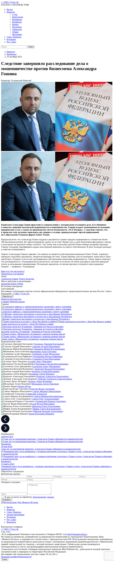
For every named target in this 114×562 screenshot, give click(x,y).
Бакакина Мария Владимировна (49, 349)
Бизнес (15, 24)
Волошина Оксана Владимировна (52, 364)
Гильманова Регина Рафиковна (48, 356)
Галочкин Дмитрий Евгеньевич (49, 344)
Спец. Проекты (14, 37)
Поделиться (7, 296)
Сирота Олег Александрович (45, 399)
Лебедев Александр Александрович (55, 379)
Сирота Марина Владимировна (48, 396)
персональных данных (43, 497)
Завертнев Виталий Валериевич (49, 369)
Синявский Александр (36, 394)
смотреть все (7, 436)
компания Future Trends (12, 284)
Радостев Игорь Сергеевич (42, 389)
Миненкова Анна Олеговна (43, 351)
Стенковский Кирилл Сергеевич (50, 401)
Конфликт (17, 22)
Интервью (17, 34)
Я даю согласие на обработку (29, 497)
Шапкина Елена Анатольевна (46, 406)
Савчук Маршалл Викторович (46, 391)
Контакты (11, 522)
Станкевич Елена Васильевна (46, 359)
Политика (17, 27)
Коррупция (17, 17)
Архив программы (15, 514)
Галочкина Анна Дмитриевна (46, 366)
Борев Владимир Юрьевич (41, 414)
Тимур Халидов (26, 279)
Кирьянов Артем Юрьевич (41, 374)
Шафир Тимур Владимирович (47, 409)
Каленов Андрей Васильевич (46, 371)
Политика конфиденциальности (16, 556)
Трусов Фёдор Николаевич (42, 404)
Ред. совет (11, 42)
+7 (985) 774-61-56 (9, 2)
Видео (10, 9)
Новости (11, 12)
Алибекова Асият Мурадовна (46, 354)
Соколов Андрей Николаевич (46, 346)
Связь (4, 559)
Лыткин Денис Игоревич (40, 381)
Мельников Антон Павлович (45, 384)
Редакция (11, 39)
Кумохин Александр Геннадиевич (52, 376)
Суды (14, 14)
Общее (15, 32)
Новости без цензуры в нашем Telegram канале (13, 300)
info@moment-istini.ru (77, 534)
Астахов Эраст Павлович (40, 361)
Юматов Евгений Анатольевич (48, 411)
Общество (17, 29)
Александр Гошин (9, 279)
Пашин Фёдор (24, 386)
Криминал (17, 19)
